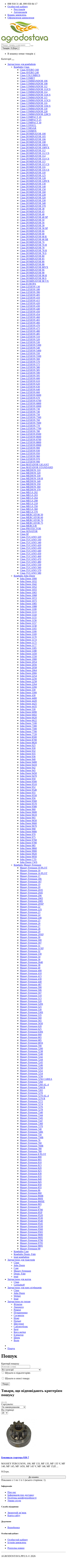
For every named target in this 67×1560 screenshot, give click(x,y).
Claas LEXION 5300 (30, 345)
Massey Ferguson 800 (31, 1157)
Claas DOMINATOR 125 (33, 175)
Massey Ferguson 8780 (31, 1209)
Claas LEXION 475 (30, 328)
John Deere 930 (28, 748)
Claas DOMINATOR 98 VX (34, 281)
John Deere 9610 (28, 815)
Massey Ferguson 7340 (31, 1112)
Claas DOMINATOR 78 (32, 247)
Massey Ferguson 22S (31, 909)
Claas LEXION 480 (30, 331)
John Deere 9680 (28, 831)
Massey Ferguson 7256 (31, 1076)
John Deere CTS (28, 859)
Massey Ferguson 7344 (31, 1115)
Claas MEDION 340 (30, 481)
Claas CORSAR (28, 128)
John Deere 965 (28, 817)
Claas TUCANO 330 (30, 539)
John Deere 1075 (28, 601)
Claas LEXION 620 (30, 384)
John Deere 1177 (28, 645)
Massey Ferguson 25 (30, 920)
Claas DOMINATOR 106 (33, 139)
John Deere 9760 (28, 840)
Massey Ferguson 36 (30, 959)
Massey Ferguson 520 (31, 1001)
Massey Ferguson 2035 (31, 890)
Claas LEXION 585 (30, 370)
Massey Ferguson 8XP (31, 1212)
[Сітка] (5, 1402)
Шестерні (19, 1323)
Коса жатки (20, 1332)
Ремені (17, 1310)
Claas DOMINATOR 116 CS (34, 170)
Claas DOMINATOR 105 (33, 136)
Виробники (13, 1527)
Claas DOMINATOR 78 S (33, 253)
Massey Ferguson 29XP (32, 934)
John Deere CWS (28, 862)
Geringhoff (19, 1284)
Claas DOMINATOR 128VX (34, 181)
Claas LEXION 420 (30, 303)
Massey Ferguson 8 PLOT (33, 1154)
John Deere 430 (28, 695)
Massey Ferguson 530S (31, 1012)
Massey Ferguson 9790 (31, 1240)
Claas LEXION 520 (30, 339)
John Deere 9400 (28, 762)
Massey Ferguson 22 (30, 906)
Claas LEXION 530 (30, 342)
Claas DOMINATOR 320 (33, 197)
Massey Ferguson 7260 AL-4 (34, 1084)
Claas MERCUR (28, 525)
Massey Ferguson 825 (31, 1170)
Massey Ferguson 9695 (31, 1237)
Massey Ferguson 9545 (31, 1223)
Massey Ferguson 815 (31, 1165)
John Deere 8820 (28, 742)
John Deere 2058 (28, 667)
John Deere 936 (28, 756)
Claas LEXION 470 (30, 325)
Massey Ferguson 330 (31, 954)
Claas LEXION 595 (30, 375)
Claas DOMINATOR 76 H (33, 245)
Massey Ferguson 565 (31, 1020)
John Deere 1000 (28, 578)
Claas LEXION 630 (30, 386)
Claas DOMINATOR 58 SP (34, 228)
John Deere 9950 (28, 856)
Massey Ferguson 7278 (31, 1109)
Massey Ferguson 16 (30, 870)
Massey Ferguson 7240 (31, 1054)
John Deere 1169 (28, 634)
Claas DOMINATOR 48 (32, 214)
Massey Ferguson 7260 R (32, 1087)
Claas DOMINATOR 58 (32, 225)
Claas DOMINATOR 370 (33, 206)
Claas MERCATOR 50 (31, 514)
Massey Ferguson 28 (30, 929)
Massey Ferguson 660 (31, 1034)
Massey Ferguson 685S (31, 1043)
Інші (16, 1298)
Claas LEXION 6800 (30, 403)
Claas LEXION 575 (30, 364)
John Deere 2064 (28, 670)
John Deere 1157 (28, 623)
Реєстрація (19, 9)
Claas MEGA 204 (29, 498)
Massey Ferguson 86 (30, 1190)
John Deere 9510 (28, 784)
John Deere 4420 (28, 701)
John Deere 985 (28, 845)
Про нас (11, 1492)
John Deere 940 (28, 759)
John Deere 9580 (28, 806)
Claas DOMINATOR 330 (33, 200)
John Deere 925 (28, 745)
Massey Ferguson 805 (31, 1159)
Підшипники (21, 1312)
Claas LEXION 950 (30, 453)
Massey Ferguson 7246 (31, 1065)
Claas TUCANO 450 (30, 553)
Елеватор (19, 1335)
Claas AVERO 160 (29, 69)
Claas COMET (27, 78)
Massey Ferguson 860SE (32, 1201)
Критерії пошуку (10, 1363)
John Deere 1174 (28, 639)
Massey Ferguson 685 (31, 1040)
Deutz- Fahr (20, 1273)
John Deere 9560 (28, 801)
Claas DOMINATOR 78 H (33, 250)
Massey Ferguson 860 (31, 1193)
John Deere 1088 (28, 606)
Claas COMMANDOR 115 (33, 97)
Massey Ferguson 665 (31, 1037)
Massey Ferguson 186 (31, 879)
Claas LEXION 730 (30, 409)
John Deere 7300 (28, 726)
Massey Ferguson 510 (31, 995)
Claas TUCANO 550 (30, 564)
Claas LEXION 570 (30, 361)
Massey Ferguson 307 (31, 942)
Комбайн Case (21, 1251)
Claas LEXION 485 (30, 334)
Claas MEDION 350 (30, 484)
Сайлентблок (21, 1326)
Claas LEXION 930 (30, 450)
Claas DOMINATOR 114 (32, 156)
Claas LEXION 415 (30, 300)
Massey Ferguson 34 (30, 956)
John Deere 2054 (28, 662)
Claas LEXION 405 (30, 295)
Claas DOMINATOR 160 (33, 192)
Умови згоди (14, 1500)
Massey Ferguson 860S (31, 1198)
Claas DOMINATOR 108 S (34, 145)
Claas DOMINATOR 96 (32, 270)
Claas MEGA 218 (29, 503)
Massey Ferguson (22, 1271)
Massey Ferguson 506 (31, 990)
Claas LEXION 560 (30, 359)
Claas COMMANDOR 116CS (35, 106)
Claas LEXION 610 (30, 381)
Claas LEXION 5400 (30, 350)
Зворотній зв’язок (16, 1512)
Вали (16, 1340)
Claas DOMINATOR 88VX (34, 267)
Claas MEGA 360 (29, 509)
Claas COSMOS (28, 131)
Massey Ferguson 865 (31, 1204)
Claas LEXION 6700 (30, 400)
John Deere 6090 (28, 712)
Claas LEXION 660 (30, 392)
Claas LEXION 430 (30, 306)
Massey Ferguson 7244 (31, 1059)
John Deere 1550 (28, 656)
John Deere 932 (28, 751)
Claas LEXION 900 (30, 448)
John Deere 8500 (28, 737)
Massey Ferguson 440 (31, 981)
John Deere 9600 (28, 812)
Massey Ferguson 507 (31, 993)
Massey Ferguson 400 (31, 970)
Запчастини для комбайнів (21, 64)
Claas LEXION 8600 (30, 436)
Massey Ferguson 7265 (31, 1090)
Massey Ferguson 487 (31, 984)
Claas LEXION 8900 (30, 445)
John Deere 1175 (28, 642)
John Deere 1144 (28, 614)
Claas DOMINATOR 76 (32, 242)
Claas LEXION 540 (30, 347)
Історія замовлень (16, 1542)
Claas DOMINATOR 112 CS (34, 153)
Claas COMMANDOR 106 (34, 81)
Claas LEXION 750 (30, 414)
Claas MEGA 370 (29, 512)
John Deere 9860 (28, 848)
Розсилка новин (15, 1548)
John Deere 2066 (28, 673)
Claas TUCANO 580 (30, 573)
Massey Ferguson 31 (30, 945)
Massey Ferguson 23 (30, 912)
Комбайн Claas (21, 67)
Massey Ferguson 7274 (31, 1104)
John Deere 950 (28, 778)
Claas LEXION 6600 (30, 395)
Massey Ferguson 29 (30, 931)
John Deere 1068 (28, 595)
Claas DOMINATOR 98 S (33, 278)
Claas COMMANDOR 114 (33, 92)
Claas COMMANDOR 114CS (35, 94)
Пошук (11, 1348)
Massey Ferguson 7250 (31, 1068)
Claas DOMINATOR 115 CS (34, 164)
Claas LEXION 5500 (30, 356)
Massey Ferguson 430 (31, 979)
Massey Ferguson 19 (30, 884)
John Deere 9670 (28, 826)
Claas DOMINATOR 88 (32, 264)
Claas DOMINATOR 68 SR (34, 239)
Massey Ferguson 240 (31, 917)
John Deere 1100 (28, 609)
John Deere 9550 (28, 795)
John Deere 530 (28, 709)
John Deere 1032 (28, 581)
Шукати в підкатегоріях (17, 1373)
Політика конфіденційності (21, 1498)
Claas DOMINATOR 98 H (33, 275)
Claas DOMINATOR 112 (32, 150)
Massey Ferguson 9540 (31, 1221)
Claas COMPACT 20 (30, 117)
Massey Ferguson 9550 (31, 1226)
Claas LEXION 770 (30, 425)
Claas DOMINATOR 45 (32, 211)
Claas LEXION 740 (30, 411)
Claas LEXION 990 (30, 461)
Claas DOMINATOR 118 (32, 172)
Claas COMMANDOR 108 (34, 83)
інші (16, 1276)
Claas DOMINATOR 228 (33, 195)
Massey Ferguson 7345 (31, 1118)
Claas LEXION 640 (30, 389)
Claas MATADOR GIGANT (34, 464)
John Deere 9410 (28, 765)
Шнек (17, 1337)
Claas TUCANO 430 (30, 548)
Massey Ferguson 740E (31, 1132)
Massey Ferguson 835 (31, 1176)
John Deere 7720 (28, 734)
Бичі (16, 1329)
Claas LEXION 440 (30, 309)
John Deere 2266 (28, 687)
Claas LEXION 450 (30, 311)
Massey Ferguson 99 (30, 1248)
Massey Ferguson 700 (31, 1045)
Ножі (16, 1318)
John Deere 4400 (28, 698)
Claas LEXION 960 (30, 456)
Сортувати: (7, 1404)
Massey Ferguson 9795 (31, 1243)
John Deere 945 (28, 770)
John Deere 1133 (28, 612)
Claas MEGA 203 (29, 495)
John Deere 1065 (28, 592)
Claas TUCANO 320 (30, 537)
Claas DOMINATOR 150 (33, 189)
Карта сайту (13, 1515)
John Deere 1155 (28, 617)
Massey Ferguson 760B (31, 1145)
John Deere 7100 (28, 723)
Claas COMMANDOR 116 (33, 103)
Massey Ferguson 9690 (31, 1234)
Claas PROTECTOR (30, 528)
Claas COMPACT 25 (30, 119)
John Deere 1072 (28, 598)
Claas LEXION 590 (30, 373)
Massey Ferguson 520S (31, 1004)
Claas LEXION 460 (30, 317)
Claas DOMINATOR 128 (33, 178)
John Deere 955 (28, 792)
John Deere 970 (28, 834)
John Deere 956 (28, 798)
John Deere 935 (28, 753)
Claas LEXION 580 (30, 367)
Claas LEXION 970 (30, 459)
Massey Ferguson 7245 (31, 1062)
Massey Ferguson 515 (31, 998)
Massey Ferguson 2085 (31, 901)
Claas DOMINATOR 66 (32, 231)
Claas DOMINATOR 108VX (34, 147)
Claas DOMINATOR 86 (32, 261)
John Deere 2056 (28, 664)
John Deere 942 (28, 767)
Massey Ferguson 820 (31, 1168)
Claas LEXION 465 (30, 320)
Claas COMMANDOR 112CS (35, 89)
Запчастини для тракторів (21, 1259)
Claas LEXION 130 (30, 286)
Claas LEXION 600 (30, 378)
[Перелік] (2, 1402)
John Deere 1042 (28, 584)
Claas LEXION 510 (30, 336)
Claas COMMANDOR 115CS (35, 100)
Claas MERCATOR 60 (31, 517)
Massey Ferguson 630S (31, 1031)
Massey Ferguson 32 (30, 951)
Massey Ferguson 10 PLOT (33, 867)
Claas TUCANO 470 (30, 559)
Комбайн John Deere (24, 575)
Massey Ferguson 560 (31, 1018)
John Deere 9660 (28, 823)
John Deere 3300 (28, 692)
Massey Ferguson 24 (30, 915)
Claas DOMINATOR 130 (33, 183)
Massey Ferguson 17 (30, 876)
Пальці (17, 1321)
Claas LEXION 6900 (30, 406)
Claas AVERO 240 (29, 72)
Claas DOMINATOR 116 (32, 167)
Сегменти (19, 1315)
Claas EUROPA (28, 284)
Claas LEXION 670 (30, 398)
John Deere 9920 (28, 854)
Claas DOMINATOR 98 (32, 272)
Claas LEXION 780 (30, 431)
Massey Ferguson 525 (31, 1006)
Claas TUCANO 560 (30, 567)
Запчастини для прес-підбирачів (24, 1287)
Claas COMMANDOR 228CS (35, 114)
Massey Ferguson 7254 (31, 1073)
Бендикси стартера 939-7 (15, 1457)
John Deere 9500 (28, 781)
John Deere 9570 (28, 803)
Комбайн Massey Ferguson (27, 865)
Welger (17, 1296)
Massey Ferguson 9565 (31, 1232)
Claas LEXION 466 (30, 322)
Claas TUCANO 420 (30, 545)
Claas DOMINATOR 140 (33, 186)
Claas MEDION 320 (30, 473)
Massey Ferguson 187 (31, 881)
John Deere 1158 (28, 626)
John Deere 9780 (28, 842)
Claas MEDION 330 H (31, 478)
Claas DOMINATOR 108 (33, 142)
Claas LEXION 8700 (30, 439)
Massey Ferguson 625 (31, 1029)
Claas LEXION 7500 (30, 417)
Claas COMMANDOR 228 (34, 111)
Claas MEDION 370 (30, 489)
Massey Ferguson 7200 (31, 1048)
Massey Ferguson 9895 (31, 1246)
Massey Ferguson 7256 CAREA (36, 1079)
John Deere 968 (28, 828)
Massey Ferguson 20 (30, 887)
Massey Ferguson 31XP (32, 948)
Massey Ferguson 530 (31, 1009)
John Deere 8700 (28, 740)
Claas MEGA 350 (29, 506)
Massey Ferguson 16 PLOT (33, 873)
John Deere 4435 (28, 706)
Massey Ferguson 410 (31, 973)
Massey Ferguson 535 (31, 1015)
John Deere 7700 (28, 731)
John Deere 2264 (28, 684)
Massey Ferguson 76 (30, 1140)
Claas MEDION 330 (30, 475)
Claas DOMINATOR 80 (32, 256)
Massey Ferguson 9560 (31, 1229)
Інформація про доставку (20, 1495)
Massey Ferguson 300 (31, 940)
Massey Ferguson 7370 (31, 1126)
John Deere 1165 (28, 628)
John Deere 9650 (28, 820)
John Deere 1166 (28, 631)
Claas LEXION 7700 (30, 428)
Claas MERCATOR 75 (31, 523)
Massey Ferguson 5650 (31, 1023)
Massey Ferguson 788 (31, 1151)
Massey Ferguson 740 (31, 1129)
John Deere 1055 (28, 589)
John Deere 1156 (28, 620)
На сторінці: (7, 1410)
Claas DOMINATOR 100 (33, 133)
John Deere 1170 (28, 637)
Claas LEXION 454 (30, 314)
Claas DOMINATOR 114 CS (34, 158)
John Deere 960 (28, 809)
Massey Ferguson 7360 (31, 1123)
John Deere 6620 (28, 717)
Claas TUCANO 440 (30, 550)
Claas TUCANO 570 (30, 570)
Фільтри (18, 1304)
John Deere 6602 (28, 715)
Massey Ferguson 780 (31, 1148)
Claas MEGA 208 (29, 500)
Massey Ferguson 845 (31, 1182)
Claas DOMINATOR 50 (32, 220)
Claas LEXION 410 (30, 297)
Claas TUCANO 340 (30, 542)
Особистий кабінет (17, 1539)
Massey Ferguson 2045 (31, 892)
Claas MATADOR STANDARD (36, 467)
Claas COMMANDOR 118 (33, 108)
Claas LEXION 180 (30, 289)
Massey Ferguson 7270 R (32, 1098)
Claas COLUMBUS (30, 75)
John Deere (19, 1265)
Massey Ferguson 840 (31, 1179)
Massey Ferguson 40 (30, 968)
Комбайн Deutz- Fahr (25, 1254)
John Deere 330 (28, 689)
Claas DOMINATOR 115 (32, 161)
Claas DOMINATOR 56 (32, 222)
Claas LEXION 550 (30, 353)
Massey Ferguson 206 (31, 895)
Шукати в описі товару (17, 1378)
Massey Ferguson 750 (31, 1134)
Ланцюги (19, 1307)
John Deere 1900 (28, 659)
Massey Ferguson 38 (30, 965)
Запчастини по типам (18, 1301)
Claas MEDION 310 (30, 470)
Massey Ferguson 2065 (31, 898)
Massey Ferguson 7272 (31, 1101)
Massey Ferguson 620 (31, 1026)
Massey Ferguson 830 (31, 1173)
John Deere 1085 (28, 603)
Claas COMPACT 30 (30, 122)
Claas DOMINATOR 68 (32, 233)
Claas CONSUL (28, 125)
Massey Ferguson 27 (30, 926)
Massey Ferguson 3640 (31, 962)
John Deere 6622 (28, 720)
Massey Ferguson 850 (31, 1184)
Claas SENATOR (29, 531)
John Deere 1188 (28, 651)
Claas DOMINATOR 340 (33, 203)
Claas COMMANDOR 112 (33, 86)
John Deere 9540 (28, 790)
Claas (16, 1262)
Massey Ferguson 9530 (31, 1218)
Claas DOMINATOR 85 (32, 259)
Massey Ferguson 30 (30, 937)
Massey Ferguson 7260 (31, 1082)
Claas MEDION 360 (30, 487)
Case (16, 1268)
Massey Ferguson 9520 (31, 1215)
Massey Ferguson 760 (31, 1143)
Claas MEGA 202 (29, 492)
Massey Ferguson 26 (30, 923)
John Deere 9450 (28, 773)
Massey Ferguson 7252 (31, 1070)
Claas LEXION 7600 (30, 423)
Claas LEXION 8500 (30, 434)
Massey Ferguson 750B (31, 1137)
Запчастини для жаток (19, 1279)
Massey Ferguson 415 (31, 976)
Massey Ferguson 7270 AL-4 (34, 1095)
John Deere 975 (28, 837)
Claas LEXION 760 (30, 420)
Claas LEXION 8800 (30, 442)
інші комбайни (21, 1257)
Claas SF (24, 534)
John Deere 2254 (28, 676)
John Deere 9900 (28, 851)
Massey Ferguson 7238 (31, 1051)
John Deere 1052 (28, 587)
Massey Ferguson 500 (31, 987)
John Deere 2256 (28, 678)
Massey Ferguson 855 (31, 1187)
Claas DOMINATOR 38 (32, 208)
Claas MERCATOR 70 (31, 520)
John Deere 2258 (28, 681)
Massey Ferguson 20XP (32, 904)
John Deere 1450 (28, 653)
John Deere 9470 (28, 776)
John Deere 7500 (28, 728)
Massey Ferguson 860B (31, 1196)
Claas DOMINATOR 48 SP (34, 217)
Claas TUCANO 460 (30, 556)
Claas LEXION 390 (30, 292)
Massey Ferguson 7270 (31, 1093)
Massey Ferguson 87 (30, 1207)
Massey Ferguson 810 (31, 1162)
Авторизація (20, 12)
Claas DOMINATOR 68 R (33, 236)
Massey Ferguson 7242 (31, 1056)
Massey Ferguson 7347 (31, 1120)
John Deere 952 (28, 787)
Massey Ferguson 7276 (31, 1107)
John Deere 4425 (28, 703)
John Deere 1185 (28, 648)
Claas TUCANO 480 (30, 562)
